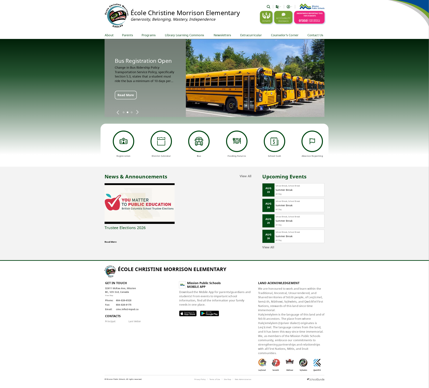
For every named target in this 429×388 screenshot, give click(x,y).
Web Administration (243, 379)
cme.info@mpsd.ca (127, 309)
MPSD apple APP (188, 313)
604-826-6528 (123, 300)
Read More (125, 95)
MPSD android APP (209, 313)
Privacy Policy (200, 379)
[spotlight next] (137, 112)
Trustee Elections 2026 (125, 227)
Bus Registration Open (143, 60)
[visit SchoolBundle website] (315, 379)
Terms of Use (214, 379)
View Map (109, 295)
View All (246, 176)
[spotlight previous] (118, 112)
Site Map (227, 379)
